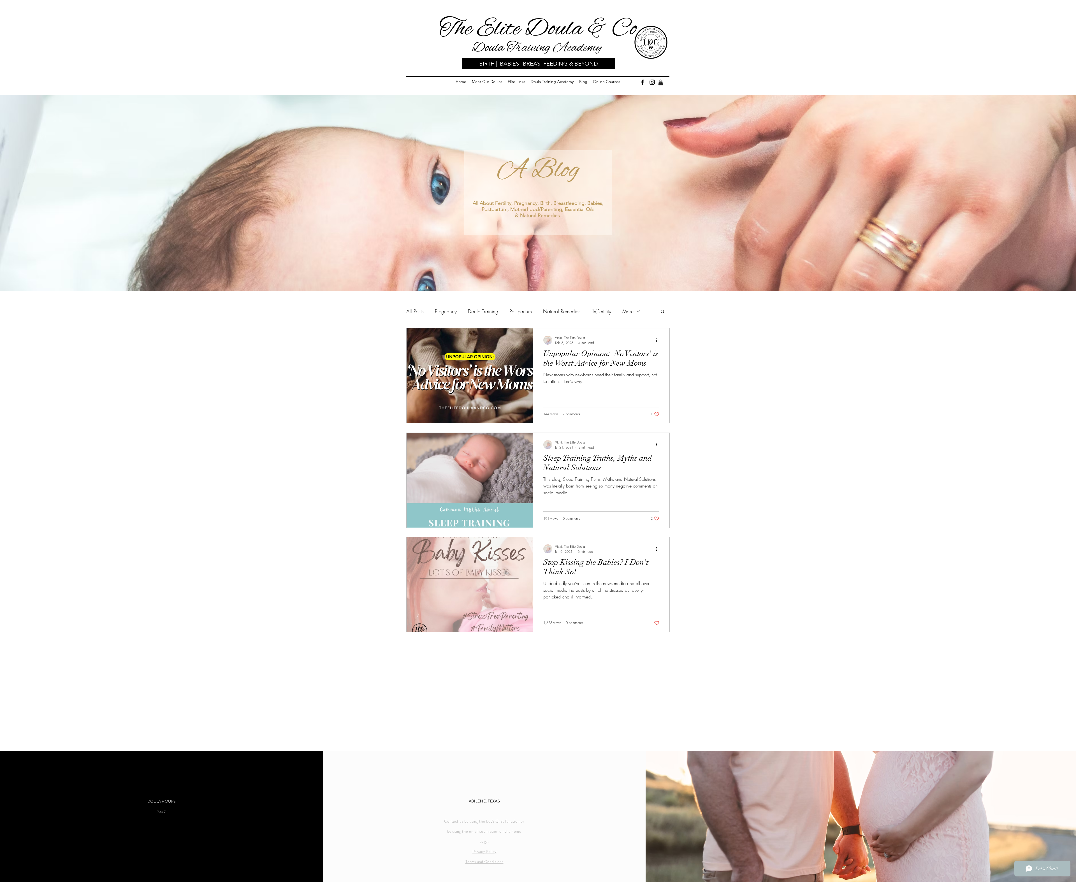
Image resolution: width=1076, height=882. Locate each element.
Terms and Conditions (484, 861)
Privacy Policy (484, 851)
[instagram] (652, 82)
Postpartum (520, 311)
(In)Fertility (601, 311)
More (628, 311)
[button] (660, 82)
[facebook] (642, 82)
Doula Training (483, 311)
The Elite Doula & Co (538, 29)
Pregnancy (446, 311)
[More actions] (658, 340)
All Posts (415, 311)
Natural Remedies (561, 311)
